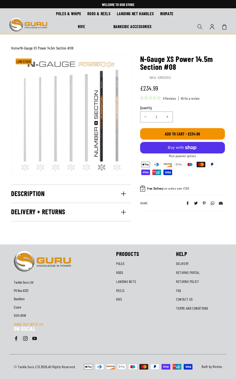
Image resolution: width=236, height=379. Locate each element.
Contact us (184, 299)
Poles (120, 263)
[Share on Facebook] (187, 203)
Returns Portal (188, 272)
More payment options (182, 156)
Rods (119, 272)
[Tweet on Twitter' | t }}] (196, 203)
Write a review (190, 98)
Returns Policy (187, 281)
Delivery (182, 263)
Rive (119, 299)
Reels (120, 290)
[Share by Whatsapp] (212, 203)
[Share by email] (221, 203)
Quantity (146, 107)
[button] (200, 27)
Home (15, 47)
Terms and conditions (192, 308)
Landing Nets (126, 281)
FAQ (178, 290)
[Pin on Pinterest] (204, 203)
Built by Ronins (212, 366)
